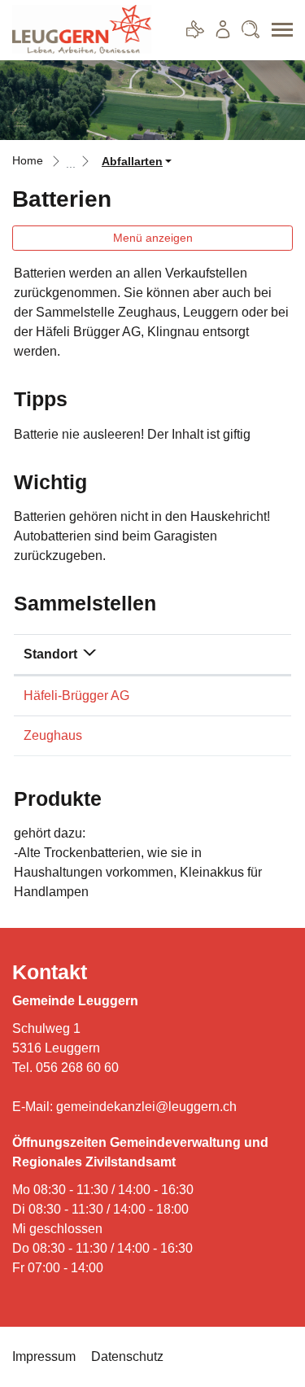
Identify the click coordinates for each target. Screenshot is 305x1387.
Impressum (44, 1356)
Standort (50, 654)
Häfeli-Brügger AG (76, 695)
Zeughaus (53, 735)
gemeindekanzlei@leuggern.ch (146, 1107)
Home (27, 161)
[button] (137, 161)
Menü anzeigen (153, 237)
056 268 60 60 (77, 1067)
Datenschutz (127, 1356)
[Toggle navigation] (276, 30)
